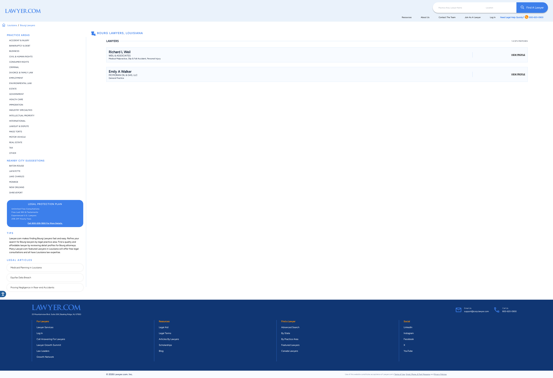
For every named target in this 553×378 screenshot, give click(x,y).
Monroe (13, 182)
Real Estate (15, 142)
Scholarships (165, 345)
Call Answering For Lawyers (51, 339)
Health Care (16, 99)
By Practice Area (289, 339)
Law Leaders (43, 351)
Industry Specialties (20, 110)
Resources (407, 17)
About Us (425, 17)
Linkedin (408, 327)
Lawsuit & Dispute (19, 126)
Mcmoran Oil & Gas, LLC (123, 75)
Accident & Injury (19, 40)
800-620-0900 (509, 311)
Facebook (409, 339)
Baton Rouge (16, 165)
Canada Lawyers (289, 351)
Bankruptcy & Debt (19, 45)
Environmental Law (20, 83)
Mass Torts (15, 131)
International (17, 121)
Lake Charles (16, 176)
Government (16, 94)
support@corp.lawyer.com (476, 311)
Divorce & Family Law (21, 72)
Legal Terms (165, 333)
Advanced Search (290, 327)
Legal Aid (163, 327)
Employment (16, 78)
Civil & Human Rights (21, 56)
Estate (13, 88)
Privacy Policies (440, 374)
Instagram (409, 333)
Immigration (16, 104)
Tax (11, 147)
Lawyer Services (45, 327)
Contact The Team (447, 17)
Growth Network (45, 356)
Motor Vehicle (17, 137)
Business (14, 51)
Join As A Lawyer (473, 17)
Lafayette (14, 171)
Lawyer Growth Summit (49, 345)
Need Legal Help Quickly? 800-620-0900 (521, 17)
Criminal (14, 67)
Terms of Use (399, 374)
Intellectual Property (21, 115)
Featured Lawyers (290, 345)
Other (12, 153)
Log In (493, 17)
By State (285, 333)
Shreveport (16, 192)
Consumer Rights (19, 62)
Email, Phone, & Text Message (418, 374)
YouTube (408, 351)
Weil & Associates (120, 55)
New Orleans (16, 187)
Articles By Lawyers (169, 339)
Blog (161, 351)
